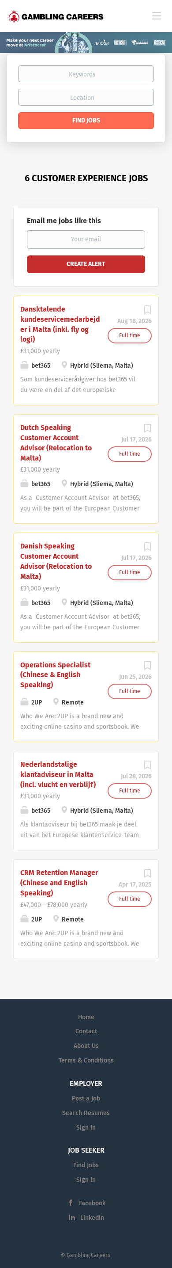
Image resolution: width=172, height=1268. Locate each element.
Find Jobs (86, 120)
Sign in (86, 1127)
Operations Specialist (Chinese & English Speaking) (55, 675)
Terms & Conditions (86, 1060)
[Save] (147, 312)
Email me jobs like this (64, 221)
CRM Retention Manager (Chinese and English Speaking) (59, 882)
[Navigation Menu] (156, 15)
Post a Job (86, 1098)
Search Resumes (86, 1113)
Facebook (92, 1203)
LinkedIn (92, 1218)
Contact (86, 1031)
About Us (86, 1046)
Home (86, 1017)
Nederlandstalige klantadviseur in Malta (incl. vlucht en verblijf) (58, 774)
